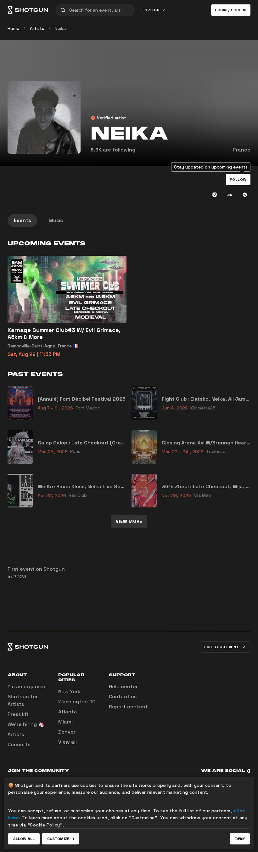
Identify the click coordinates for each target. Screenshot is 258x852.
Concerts (19, 744)
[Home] (28, 10)
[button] (238, 179)
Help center (123, 686)
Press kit (18, 714)
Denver (67, 732)
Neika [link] (60, 28)
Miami (65, 721)
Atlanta (67, 711)
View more (129, 521)
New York (69, 691)
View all (67, 742)
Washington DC (76, 701)
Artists (37, 28)
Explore (151, 10)
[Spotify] (244, 194)
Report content (128, 706)
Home (13, 28)
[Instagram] (214, 194)
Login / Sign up (231, 10)
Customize (58, 838)
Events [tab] (22, 220)
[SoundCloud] (229, 194)
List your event (221, 646)
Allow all (24, 838)
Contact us (123, 696)
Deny (240, 838)
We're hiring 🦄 (26, 724)
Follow (238, 179)
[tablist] (129, 220)
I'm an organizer (27, 686)
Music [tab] (56, 220)
